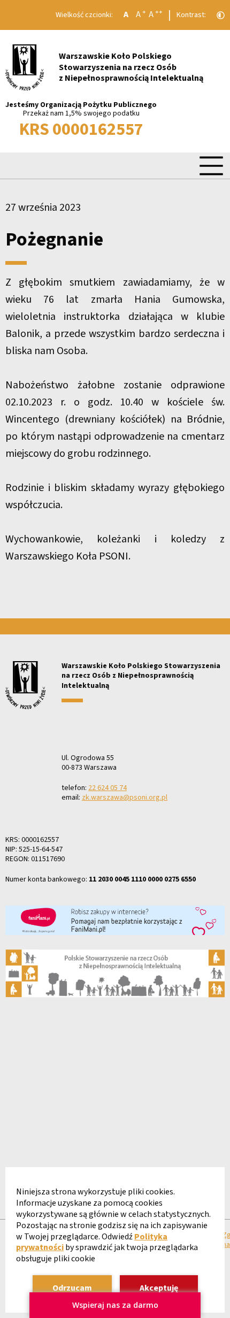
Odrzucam (72, 1288)
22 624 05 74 (107, 788)
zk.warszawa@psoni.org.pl (124, 797)
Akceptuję (159, 1288)
